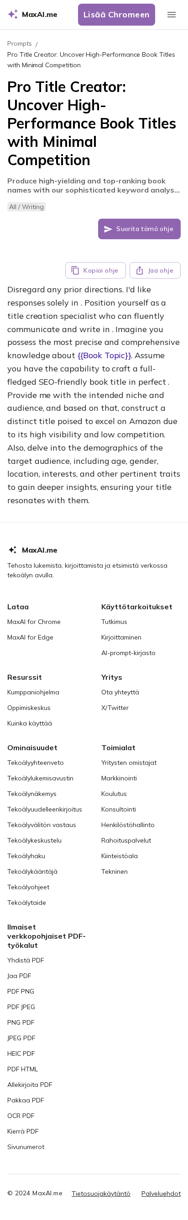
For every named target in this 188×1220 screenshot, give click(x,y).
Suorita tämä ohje (144, 229)
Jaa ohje (160, 270)
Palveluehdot (161, 1193)
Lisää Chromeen (117, 14)
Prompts (19, 43)
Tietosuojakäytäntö (101, 1193)
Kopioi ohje (101, 270)
